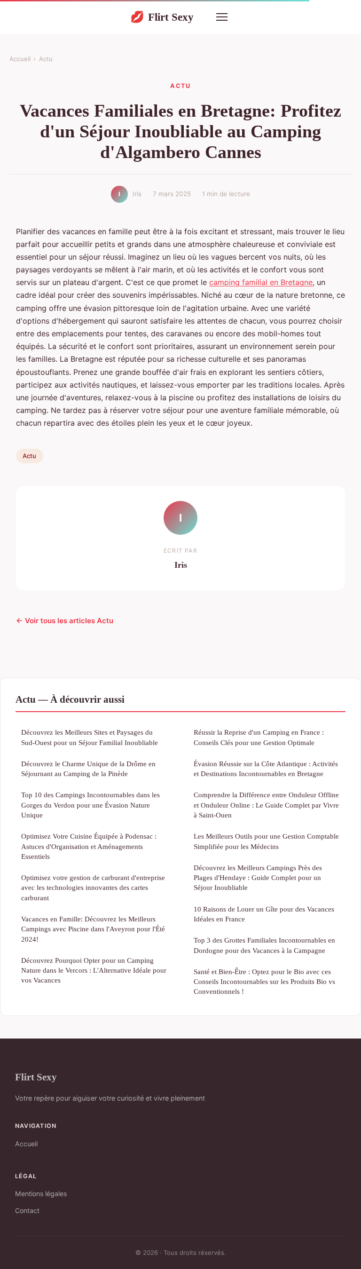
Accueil (20, 59)
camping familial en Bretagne (261, 282)
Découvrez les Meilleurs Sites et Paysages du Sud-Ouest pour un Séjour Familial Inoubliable (89, 737)
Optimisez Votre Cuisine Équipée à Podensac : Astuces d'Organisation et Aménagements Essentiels (89, 846)
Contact (27, 1210)
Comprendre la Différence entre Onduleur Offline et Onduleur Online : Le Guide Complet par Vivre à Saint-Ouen (266, 805)
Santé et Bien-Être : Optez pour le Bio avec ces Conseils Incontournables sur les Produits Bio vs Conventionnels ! (264, 982)
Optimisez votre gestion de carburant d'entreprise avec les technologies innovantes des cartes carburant (93, 887)
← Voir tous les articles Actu (64, 620)
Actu (46, 59)
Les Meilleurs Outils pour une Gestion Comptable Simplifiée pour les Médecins (266, 841)
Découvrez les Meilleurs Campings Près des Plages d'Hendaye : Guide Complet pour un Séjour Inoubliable (258, 878)
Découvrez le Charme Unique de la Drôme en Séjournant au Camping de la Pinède (88, 768)
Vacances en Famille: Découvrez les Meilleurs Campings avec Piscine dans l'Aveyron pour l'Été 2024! (93, 929)
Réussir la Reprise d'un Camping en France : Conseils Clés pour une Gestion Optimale (259, 737)
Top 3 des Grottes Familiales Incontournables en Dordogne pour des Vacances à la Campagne (264, 945)
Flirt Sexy (162, 17)
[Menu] (221, 16)
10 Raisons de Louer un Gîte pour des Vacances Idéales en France (264, 914)
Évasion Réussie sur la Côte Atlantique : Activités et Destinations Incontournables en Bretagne (266, 768)
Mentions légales (41, 1194)
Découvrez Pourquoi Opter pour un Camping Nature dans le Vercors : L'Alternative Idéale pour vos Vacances (93, 970)
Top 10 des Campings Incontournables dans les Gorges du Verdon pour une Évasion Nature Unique (90, 805)
